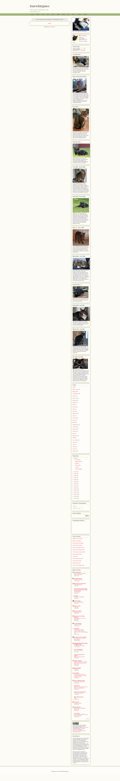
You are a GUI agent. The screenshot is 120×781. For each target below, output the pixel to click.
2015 (75, 488)
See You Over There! (78, 650)
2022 (75, 475)
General (74, 398)
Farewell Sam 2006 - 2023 (79, 681)
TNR (74, 437)
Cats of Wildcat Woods (79, 680)
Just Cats (76, 702)
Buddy (63, 14)
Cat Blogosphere (78, 578)
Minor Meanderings (78, 696)
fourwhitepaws (39, 6)
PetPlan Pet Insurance (77, 538)
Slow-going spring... (78, 703)
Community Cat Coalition (78, 543)
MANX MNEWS (77, 668)
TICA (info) (75, 556)
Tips (73, 444)
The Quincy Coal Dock (78, 693)
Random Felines (78, 611)
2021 (75, 477)
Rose (48, 14)
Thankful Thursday (78, 624)
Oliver (53, 14)
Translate (83, 50)
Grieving (74, 400)
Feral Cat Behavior (78, 649)
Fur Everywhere (77, 623)
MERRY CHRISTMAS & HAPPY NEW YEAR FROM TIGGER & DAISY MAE (80, 663)
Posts (75, 506)
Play (74, 422)
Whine (75, 698)
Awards (79, 14)
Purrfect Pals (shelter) (77, 545)
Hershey (85, 14)
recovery (77, 467)
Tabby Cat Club (77, 660)
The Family (75, 440)
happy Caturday (78, 461)
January (77, 459)
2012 (75, 494)
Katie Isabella (77, 600)
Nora (74, 415)
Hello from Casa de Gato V (79, 656)
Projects (74, 426)
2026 (75, 458)
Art (73, 387)
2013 (75, 492)
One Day (76, 669)
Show (74, 433)
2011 (75, 496)
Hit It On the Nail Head (78, 602)
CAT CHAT (76, 628)
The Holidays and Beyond (79, 645)
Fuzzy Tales (77, 713)
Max (68, 14)
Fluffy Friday (78, 465)
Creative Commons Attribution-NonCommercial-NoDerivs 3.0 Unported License (79, 730)
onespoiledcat (77, 572)
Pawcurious (77, 685)
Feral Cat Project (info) (78, 558)
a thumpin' (76, 607)
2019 (75, 481)
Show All (87, 718)
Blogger (66, 771)
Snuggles (75, 435)
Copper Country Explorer (80, 691)
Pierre (74, 420)
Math (74, 409)
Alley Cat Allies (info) (77, 554)
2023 (75, 473)
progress (77, 463)
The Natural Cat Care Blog (80, 637)
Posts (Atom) (52, 26)
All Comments (77, 508)
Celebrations (75, 393)
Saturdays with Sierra (78, 579)
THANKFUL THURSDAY (79, 597)
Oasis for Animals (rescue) (78, 547)
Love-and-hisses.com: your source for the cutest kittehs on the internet (81, 589)
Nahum (37, 14)
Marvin (74, 406)
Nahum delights (78, 469)
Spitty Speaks (77, 707)
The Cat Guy (83, 35)
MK (73, 404)
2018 (75, 483)
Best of (73, 14)
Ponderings (75, 424)
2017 (75, 485)
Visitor (74, 448)
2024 (75, 471)
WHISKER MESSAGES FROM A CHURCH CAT (81, 644)
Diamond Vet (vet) (77, 563)
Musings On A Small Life (80, 583)
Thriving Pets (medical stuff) (79, 551)
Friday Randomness (78, 584)
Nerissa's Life (77, 606)
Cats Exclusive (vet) (77, 560)
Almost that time (77, 612)
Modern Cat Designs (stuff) (79, 549)
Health (74, 402)
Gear (74, 395)
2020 (75, 479)
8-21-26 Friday (77, 592)
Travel (74, 446)
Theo (43, 14)
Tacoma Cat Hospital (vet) (78, 565)
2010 (75, 498)
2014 (75, 490)
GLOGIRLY (76, 673)
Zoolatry (76, 595)
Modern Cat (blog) (77, 540)
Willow (58, 14)
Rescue (74, 429)
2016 (75, 487)
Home (32, 14)
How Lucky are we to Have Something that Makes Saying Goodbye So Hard (80, 675)
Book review (75, 389)
